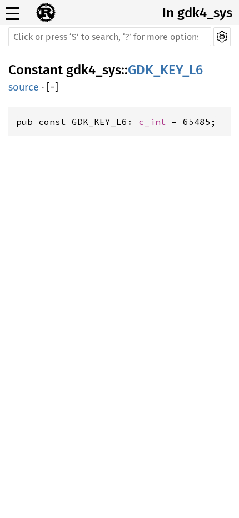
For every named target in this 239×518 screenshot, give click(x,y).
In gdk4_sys (197, 13)
